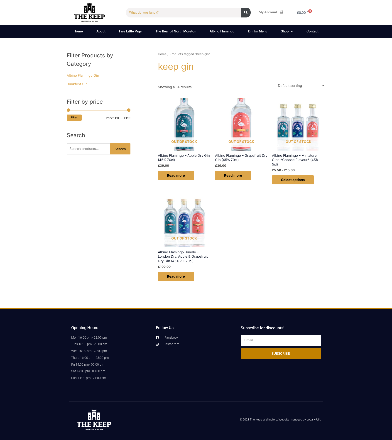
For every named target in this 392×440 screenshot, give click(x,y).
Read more (176, 175)
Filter (74, 117)
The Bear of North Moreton (175, 31)
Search (120, 149)
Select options (293, 180)
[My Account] (282, 12)
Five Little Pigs (130, 31)
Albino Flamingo (222, 31)
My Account (268, 12)
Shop (285, 31)
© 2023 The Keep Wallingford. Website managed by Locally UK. (280, 419)
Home (78, 31)
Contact (312, 31)
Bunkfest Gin (77, 84)
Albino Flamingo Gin (83, 75)
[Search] (246, 12)
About (100, 31)
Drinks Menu (257, 31)
